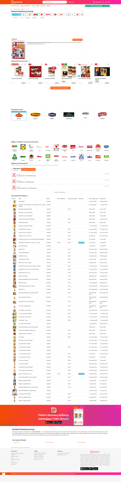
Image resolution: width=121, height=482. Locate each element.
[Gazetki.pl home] (17, 2)
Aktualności (13, 464)
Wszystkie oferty (16, 9)
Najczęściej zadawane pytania (17, 453)
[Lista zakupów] (109, 2)
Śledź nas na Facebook (39, 454)
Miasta (48, 5)
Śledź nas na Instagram (39, 456)
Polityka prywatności (61, 473)
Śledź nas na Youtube (38, 457)
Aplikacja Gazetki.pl (15, 459)
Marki (12, 458)
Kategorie (43, 5)
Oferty (33, 5)
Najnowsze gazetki (25, 5)
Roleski (22, 9)
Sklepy (37, 5)
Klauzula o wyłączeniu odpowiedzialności (40, 473)
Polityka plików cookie (70, 473)
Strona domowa (15, 5)
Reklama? (13, 454)
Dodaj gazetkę (14, 462)
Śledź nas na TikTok (38, 459)
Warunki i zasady (52, 473)
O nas (12, 461)
